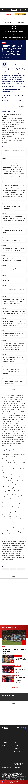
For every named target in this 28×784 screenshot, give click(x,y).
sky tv (15, 737)
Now (15, 742)
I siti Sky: (3, 733)
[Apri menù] (2, 14)
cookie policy (17, 761)
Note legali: (4, 757)
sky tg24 (4, 739)
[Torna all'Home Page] (7, 14)
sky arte (4, 745)
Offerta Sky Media (6, 767)
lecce (13, 569)
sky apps (16, 739)
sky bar (16, 745)
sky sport (4, 737)
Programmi (17, 751)
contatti (12, 776)
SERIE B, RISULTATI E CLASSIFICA (11, 100)
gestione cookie (6, 761)
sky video (4, 742)
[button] (12, 781)
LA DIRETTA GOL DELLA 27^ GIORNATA (13, 86)
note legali (5, 763)
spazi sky (16, 748)
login (24, 9)
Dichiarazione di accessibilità (18, 764)
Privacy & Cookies (10, 774)
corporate (17, 767)
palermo (21, 569)
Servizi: (15, 733)
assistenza (8, 776)
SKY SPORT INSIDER (20, 14)
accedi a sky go (20, 727)
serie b (5, 569)
